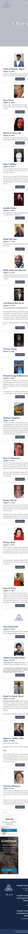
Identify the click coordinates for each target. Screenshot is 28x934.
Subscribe (9, 830)
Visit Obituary (20, 79)
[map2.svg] (10, 894)
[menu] (26, 2)
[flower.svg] (7, 894)
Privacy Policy (19, 932)
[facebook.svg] (6, 894)
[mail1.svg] (12, 894)
